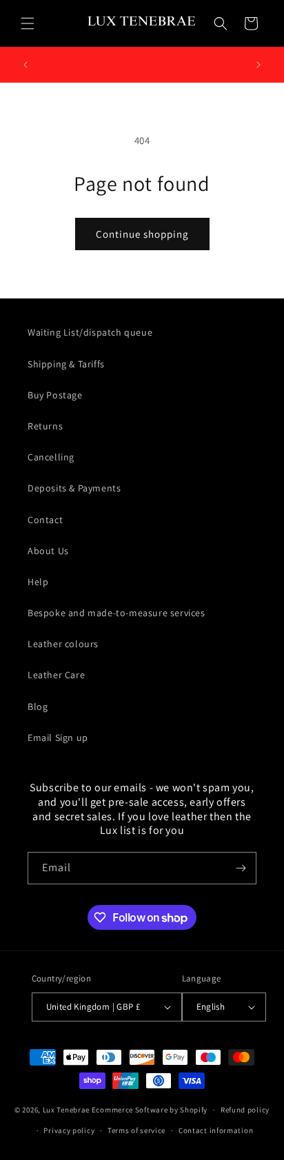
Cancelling (51, 457)
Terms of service (136, 1130)
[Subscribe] (240, 868)
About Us (48, 551)
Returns (45, 426)
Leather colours (63, 644)
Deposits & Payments (74, 488)
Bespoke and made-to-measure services (116, 613)
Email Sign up (58, 737)
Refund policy (245, 1110)
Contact (45, 519)
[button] (27, 23)
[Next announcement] (258, 65)
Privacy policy (68, 1130)
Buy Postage (55, 395)
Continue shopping (142, 234)
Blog (38, 706)
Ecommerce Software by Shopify (149, 1110)
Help (38, 582)
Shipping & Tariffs (66, 364)
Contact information (216, 1130)
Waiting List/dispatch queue (90, 332)
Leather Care (56, 675)
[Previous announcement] (25, 65)
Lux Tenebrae (66, 1110)
